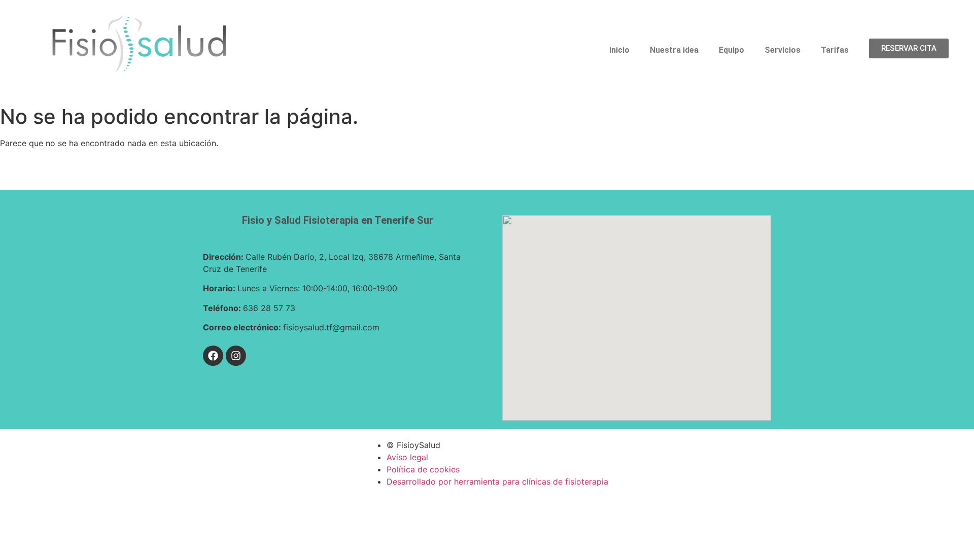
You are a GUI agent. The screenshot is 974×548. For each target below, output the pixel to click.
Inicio (619, 50)
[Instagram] (236, 356)
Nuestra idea (674, 50)
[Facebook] (213, 356)
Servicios (782, 50)
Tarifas (835, 50)
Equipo (731, 50)
